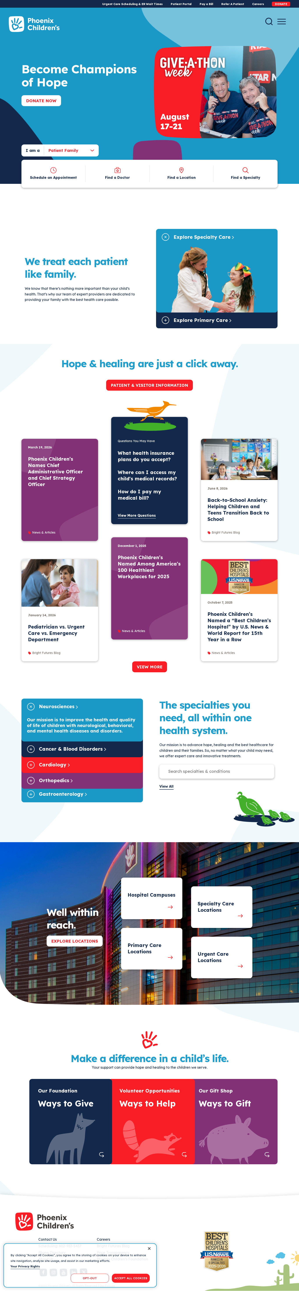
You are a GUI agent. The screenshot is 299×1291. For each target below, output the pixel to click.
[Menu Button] (281, 21)
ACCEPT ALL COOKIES (130, 1278)
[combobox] (67, 150)
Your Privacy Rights (25, 1266)
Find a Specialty (245, 177)
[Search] (269, 21)
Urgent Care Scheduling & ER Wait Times (132, 4)
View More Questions (137, 515)
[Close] (149, 1248)
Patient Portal (181, 4)
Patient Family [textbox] (63, 150)
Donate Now (41, 100)
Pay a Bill (206, 4)
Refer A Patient (232, 4)
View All (166, 786)
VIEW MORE (149, 666)
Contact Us (47, 1239)
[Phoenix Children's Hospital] (34, 24)
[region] (80, 1265)
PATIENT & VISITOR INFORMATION (149, 385)
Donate (281, 4)
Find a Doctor (117, 177)
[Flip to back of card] (102, 1155)
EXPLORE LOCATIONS (74, 941)
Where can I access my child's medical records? (147, 475)
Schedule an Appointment (53, 177)
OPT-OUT (90, 1278)
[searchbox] (212, 771)
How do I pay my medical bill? (139, 494)
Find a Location (181, 177)
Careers (258, 4)
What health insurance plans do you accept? (146, 456)
